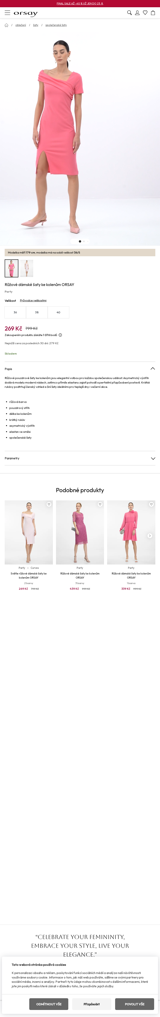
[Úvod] (6, 25)
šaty (35, 25)
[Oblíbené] (145, 12)
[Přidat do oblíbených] (49, 504)
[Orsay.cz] (25, 12)
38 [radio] (37, 312)
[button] (80, 241)
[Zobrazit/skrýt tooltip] (60, 335)
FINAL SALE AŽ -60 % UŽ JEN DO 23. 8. (80, 3)
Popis (8, 369)
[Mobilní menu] (7, 12)
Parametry (12, 458)
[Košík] (153, 12)
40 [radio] (58, 312)
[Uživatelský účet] (137, 12)
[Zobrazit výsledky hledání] (129, 12)
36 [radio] (15, 312)
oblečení (20, 25)
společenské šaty (56, 25)
